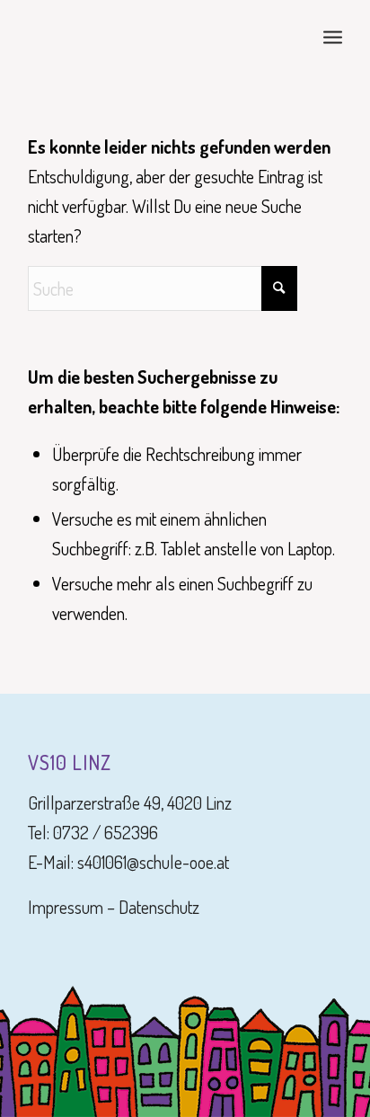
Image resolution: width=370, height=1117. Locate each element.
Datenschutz (159, 906)
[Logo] (153, 36)
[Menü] (332, 36)
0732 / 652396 (105, 832)
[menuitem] (332, 36)
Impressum (65, 906)
